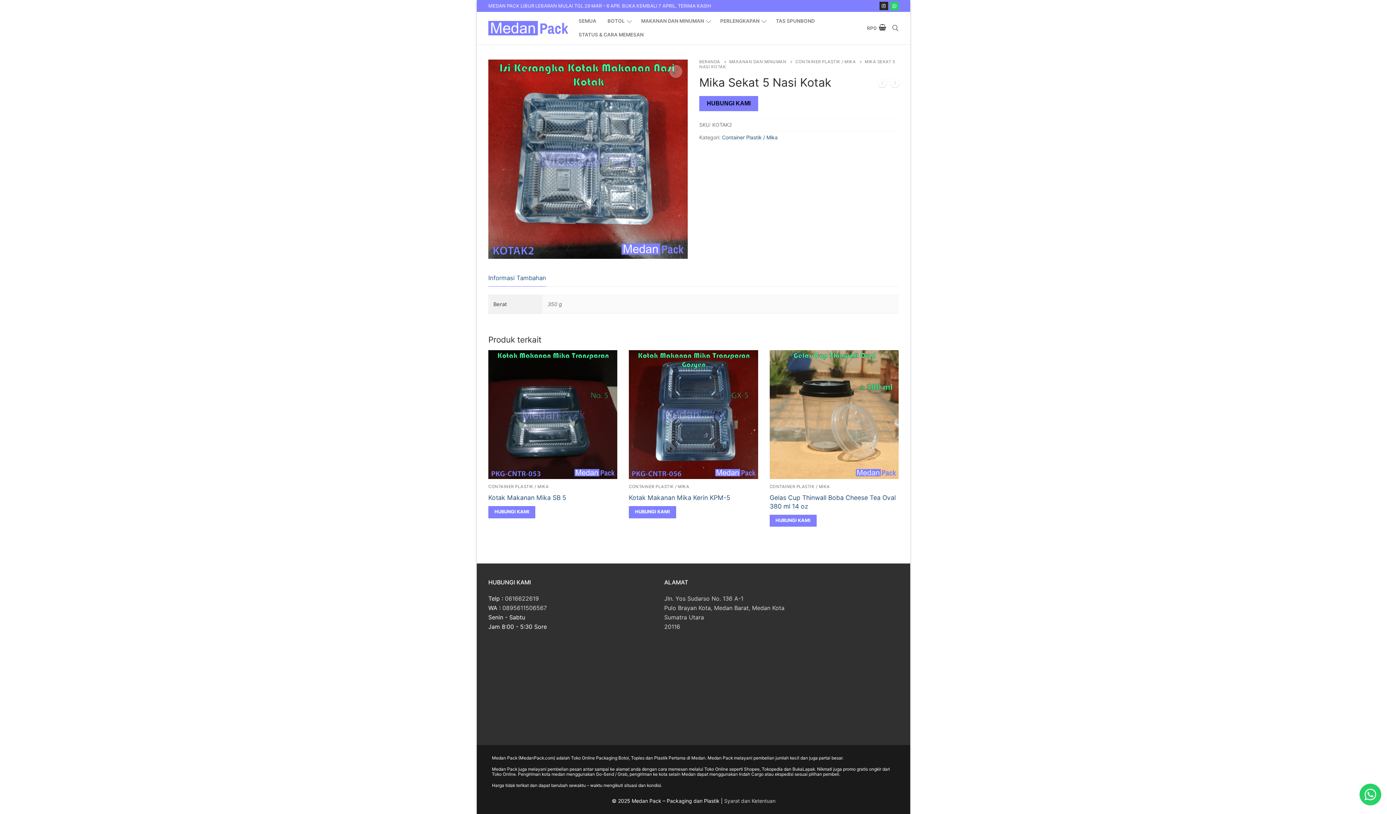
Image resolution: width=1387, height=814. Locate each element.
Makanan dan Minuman (758, 61)
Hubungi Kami (729, 103)
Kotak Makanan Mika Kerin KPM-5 (679, 497)
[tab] (517, 278)
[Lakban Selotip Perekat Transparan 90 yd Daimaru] (895, 84)
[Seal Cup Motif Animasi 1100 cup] (882, 84)
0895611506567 (524, 607)
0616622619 (522, 598)
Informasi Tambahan (517, 278)
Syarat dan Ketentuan (749, 801)
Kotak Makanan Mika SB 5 (527, 497)
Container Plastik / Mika (825, 61)
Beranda (709, 61)
